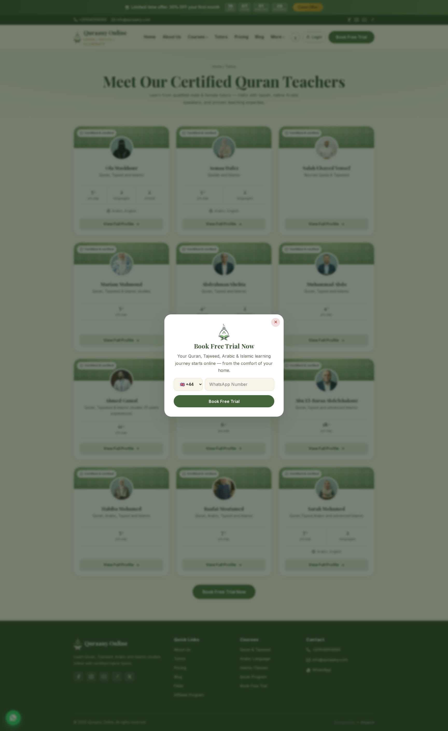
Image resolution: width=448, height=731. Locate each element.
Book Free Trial (224, 401)
